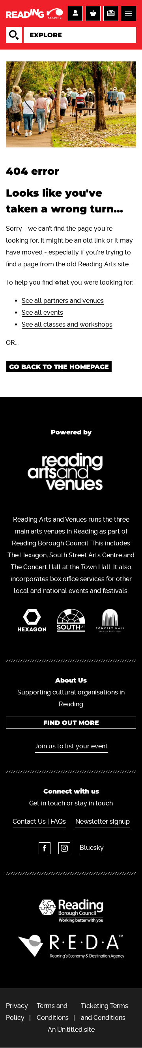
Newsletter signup (102, 821)
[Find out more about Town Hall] (110, 622)
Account (75, 13)
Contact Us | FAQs (39, 821)
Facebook (44, 848)
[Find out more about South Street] (71, 622)
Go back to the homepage (59, 367)
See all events (42, 312)
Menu (128, 13)
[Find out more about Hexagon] (32, 622)
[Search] (14, 35)
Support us (110, 13)
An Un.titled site (71, 1029)
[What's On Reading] (35, 13)
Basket (93, 13)
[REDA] (71, 946)
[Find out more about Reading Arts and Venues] (71, 473)
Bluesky (92, 847)
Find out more (71, 723)
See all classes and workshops (67, 324)
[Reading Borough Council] (71, 911)
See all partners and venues (63, 300)
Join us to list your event (71, 746)
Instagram (64, 848)
